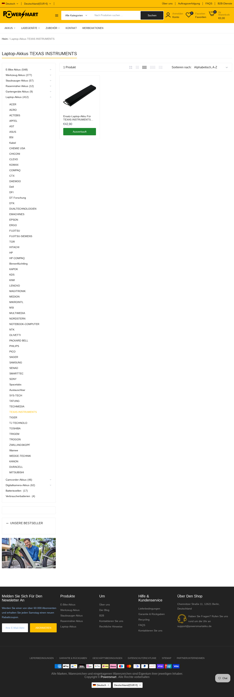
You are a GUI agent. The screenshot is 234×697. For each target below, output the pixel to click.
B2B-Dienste (225, 3)
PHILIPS (14, 346)
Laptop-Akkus (68, 626)
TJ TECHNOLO (18, 422)
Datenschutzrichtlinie (142, 658)
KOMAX (13, 164)
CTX (11, 175)
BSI (11, 137)
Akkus (9, 28)
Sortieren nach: (181, 67)
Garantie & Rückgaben (151, 614)
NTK (11, 329)
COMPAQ (14, 170)
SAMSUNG (15, 362)
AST (11, 126)
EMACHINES (16, 214)
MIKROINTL (16, 302)
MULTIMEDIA (17, 313)
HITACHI (14, 247)
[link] (93, 82)
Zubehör (52, 28)
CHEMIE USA (17, 148)
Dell (11, 186)
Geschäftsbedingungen (107, 658)
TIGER (13, 417)
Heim (5, 38)
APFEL (13, 120)
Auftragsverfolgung (189, 3)
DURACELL (16, 466)
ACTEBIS (14, 115)
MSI (11, 307)
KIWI (12, 280)
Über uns (167, 3)
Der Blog (104, 610)
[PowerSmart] (20, 15)
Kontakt (71, 28)
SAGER (13, 357)
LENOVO (14, 285)
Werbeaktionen (92, 28)
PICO (12, 351)
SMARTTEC (16, 373)
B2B (101, 615)
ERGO (13, 225)
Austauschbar (17, 390)
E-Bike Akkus (67, 604)
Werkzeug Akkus (70, 610)
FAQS (208, 3)
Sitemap (166, 658)
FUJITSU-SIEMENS (20, 236)
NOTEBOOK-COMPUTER (24, 324)
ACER (12, 104)
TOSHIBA (14, 428)
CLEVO (13, 159)
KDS (11, 274)
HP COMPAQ (17, 258)
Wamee (13, 450)
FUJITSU (14, 230)
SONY (12, 379)
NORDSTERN (17, 318)
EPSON (13, 219)
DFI (11, 192)
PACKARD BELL (18, 340)
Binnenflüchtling (18, 263)
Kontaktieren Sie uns (111, 621)
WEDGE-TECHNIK (20, 455)
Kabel (12, 142)
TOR (12, 241)
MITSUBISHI (16, 472)
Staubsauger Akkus (71, 615)
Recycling (144, 619)
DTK (11, 203)
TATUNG (14, 400)
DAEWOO (15, 181)
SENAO (13, 368)
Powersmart (108, 677)
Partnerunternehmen (191, 658)
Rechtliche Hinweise (110, 626)
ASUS (12, 131)
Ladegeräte (29, 28)
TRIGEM (14, 433)
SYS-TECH (15, 395)
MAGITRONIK (17, 291)
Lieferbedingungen (149, 608)
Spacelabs (15, 384)
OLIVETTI (15, 335)
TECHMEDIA (16, 406)
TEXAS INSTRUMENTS (23, 411)
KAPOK (13, 269)
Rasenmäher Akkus (71, 621)
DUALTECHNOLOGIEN (22, 208)
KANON (13, 461)
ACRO (13, 109)
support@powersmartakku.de (194, 626)
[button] (29, 526)
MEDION (14, 296)
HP (11, 252)
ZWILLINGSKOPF (19, 444)
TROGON (15, 439)
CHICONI (14, 153)
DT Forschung (17, 197)
